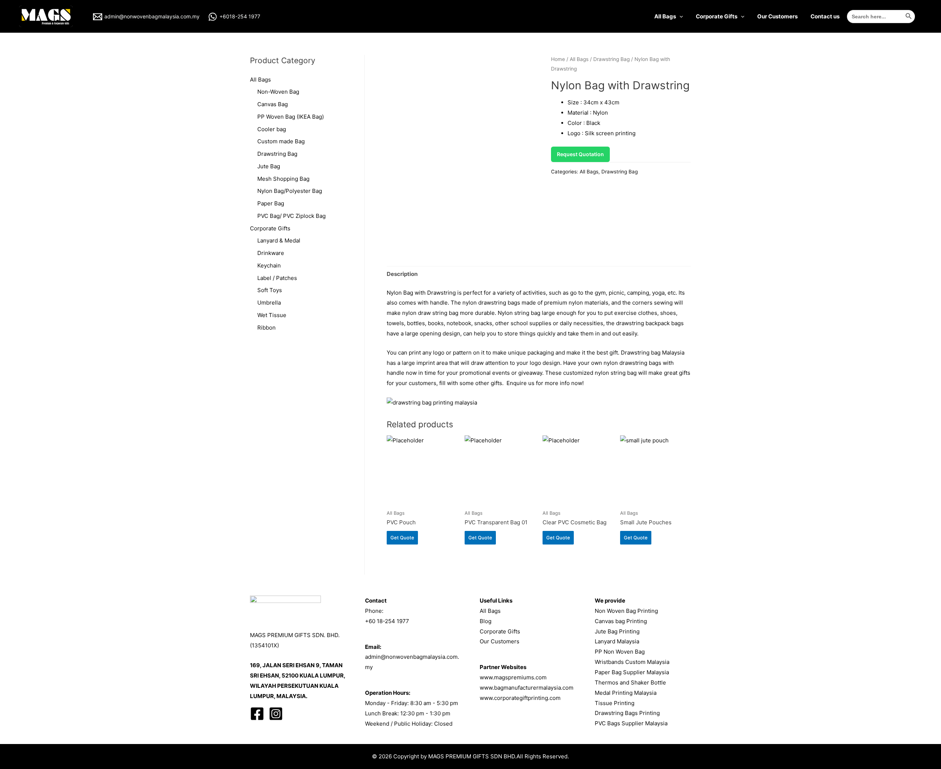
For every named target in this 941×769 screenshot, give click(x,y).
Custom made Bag (281, 141)
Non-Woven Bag (278, 91)
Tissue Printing (614, 703)
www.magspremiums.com (513, 677)
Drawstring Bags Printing (627, 712)
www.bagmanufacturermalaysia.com (526, 687)
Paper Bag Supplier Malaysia (632, 672)
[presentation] (679, 16)
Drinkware (270, 252)
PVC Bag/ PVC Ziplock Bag (291, 215)
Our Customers (777, 16)
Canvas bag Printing (621, 621)
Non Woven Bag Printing (626, 610)
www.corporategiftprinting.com (520, 697)
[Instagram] (276, 714)
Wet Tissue (271, 315)
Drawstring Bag (277, 153)
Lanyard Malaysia (617, 641)
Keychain (269, 265)
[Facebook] (257, 714)
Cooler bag (271, 129)
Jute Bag (268, 166)
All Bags (665, 16)
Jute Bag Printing (617, 631)
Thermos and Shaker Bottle (630, 682)
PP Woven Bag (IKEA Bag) (290, 116)
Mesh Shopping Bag (283, 178)
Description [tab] (402, 273)
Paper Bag (270, 203)
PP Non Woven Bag (620, 651)
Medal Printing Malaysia (625, 692)
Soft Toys (269, 290)
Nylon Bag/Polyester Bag (289, 190)
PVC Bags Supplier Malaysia (631, 723)
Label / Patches (277, 277)
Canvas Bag (272, 104)
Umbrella (269, 302)
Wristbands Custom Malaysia (632, 661)
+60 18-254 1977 (387, 621)
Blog (485, 621)
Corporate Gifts (716, 16)
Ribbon (266, 327)
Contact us (825, 16)
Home (558, 59)
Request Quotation (580, 154)
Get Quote (402, 537)
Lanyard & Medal (278, 240)
